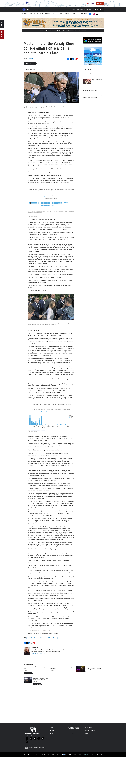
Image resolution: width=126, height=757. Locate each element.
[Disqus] (63, 705)
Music (54, 13)
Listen (24, 13)
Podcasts (31, 13)
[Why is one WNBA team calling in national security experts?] (28, 680)
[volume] (28, 9)
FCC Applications (88, 727)
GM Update (1, 24)
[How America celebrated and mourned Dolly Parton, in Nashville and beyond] (80, 669)
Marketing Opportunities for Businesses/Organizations (73, 728)
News (38, 13)
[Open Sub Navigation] (26, 13)
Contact (52, 730)
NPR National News (32, 637)
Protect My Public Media (90, 730)
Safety (86, 13)
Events (74, 13)
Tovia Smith (30, 58)
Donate (100, 3)
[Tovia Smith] (27, 651)
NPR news (42, 637)
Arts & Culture (46, 13)
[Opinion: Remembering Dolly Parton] (87, 81)
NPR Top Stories (52, 637)
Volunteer (91, 3)
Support (67, 13)
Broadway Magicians (87, 74)
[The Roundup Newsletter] (92, 56)
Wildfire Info (1, 34)
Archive (86, 733)
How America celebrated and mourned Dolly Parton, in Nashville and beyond (93, 668)
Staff (69, 731)
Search (81, 13)
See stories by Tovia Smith (38, 653)
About (60, 13)
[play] (24, 9)
